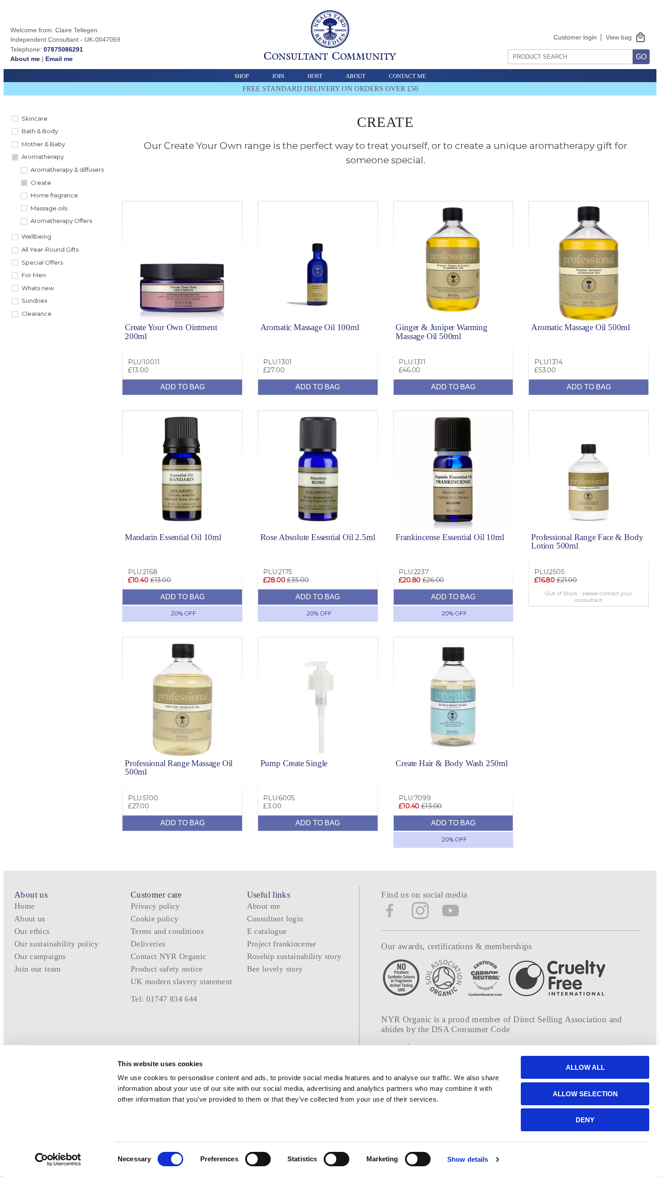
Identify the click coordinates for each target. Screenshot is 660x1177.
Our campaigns (40, 956)
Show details (467, 1159)
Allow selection (585, 1094)
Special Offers (42, 262)
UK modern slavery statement (182, 981)
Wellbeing (36, 236)
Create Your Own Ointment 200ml (171, 331)
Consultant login (275, 918)
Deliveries (148, 943)
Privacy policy (155, 906)
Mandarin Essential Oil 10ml (173, 537)
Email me (59, 58)
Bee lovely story (275, 968)
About (355, 76)
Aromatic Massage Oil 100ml (309, 327)
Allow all (585, 1067)
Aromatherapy (43, 156)
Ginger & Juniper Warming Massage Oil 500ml (441, 331)
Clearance (37, 313)
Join (278, 76)
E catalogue (267, 931)
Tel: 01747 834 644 (164, 998)
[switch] (258, 1159)
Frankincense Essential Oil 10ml (450, 537)
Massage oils (49, 208)
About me (25, 58)
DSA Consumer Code (470, 1029)
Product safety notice (166, 968)
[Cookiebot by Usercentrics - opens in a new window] (58, 1159)
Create (41, 182)
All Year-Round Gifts (50, 249)
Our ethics (32, 931)
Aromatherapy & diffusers (67, 169)
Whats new (38, 288)
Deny (585, 1120)
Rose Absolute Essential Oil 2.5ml (317, 537)
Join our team (37, 968)
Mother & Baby (43, 144)
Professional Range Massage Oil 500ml (179, 767)
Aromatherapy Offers (61, 220)
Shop (241, 76)
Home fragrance (54, 195)
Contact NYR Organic (169, 956)
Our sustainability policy (56, 943)
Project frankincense (282, 943)
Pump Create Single (294, 763)
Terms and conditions (167, 931)
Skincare (35, 118)
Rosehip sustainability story (294, 956)
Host (315, 76)
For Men (34, 275)
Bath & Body (40, 131)
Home (24, 906)
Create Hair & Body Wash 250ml (451, 763)
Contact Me (407, 76)
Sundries (34, 300)
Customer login (575, 37)
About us (29, 918)
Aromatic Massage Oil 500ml (580, 327)
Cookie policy (155, 918)
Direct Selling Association (561, 1019)
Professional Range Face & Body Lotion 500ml (587, 541)
